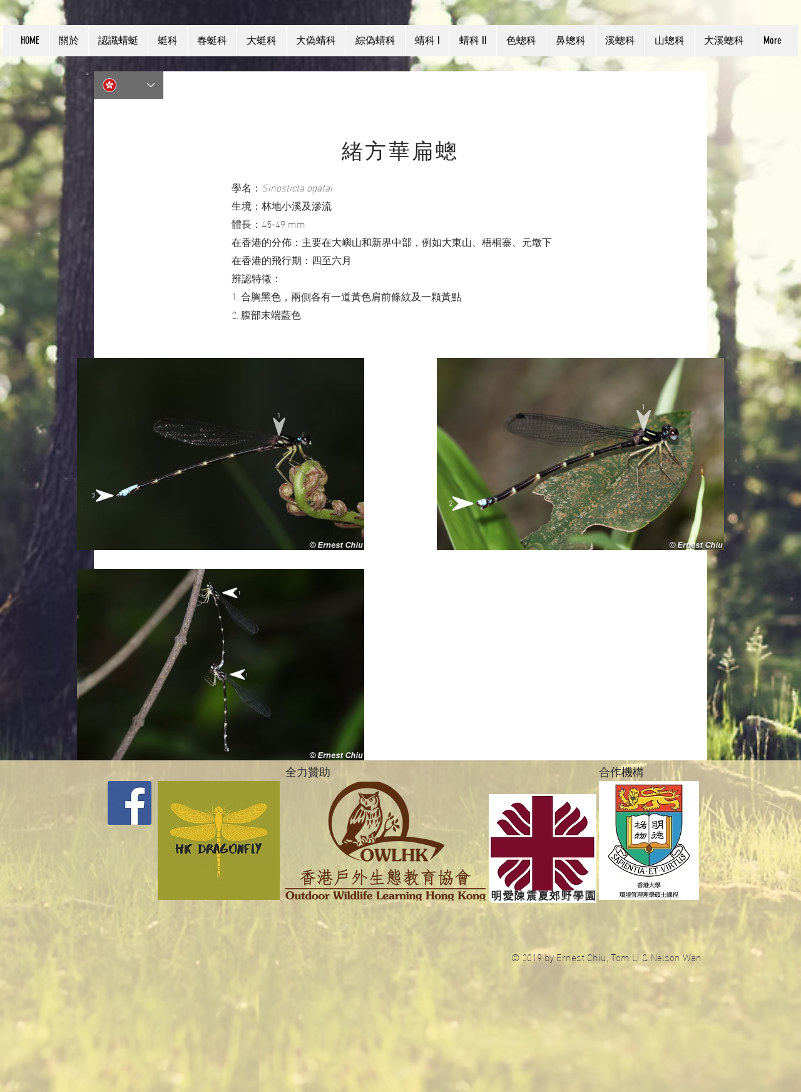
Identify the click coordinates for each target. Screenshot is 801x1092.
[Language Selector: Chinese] (128, 85)
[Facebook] (129, 803)
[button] (118, 40)
